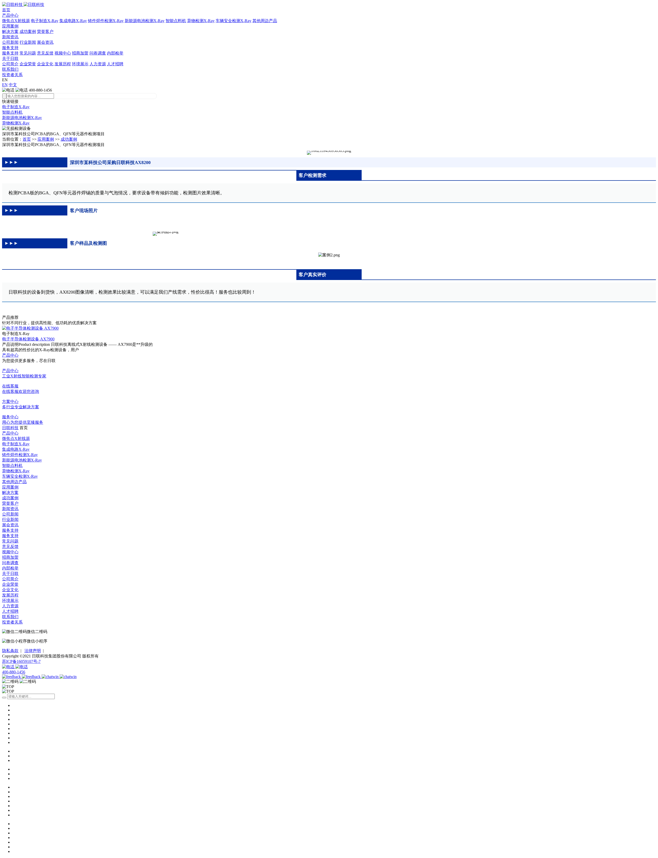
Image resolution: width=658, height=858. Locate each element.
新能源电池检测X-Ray (144, 21)
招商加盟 (80, 53)
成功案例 (28, 31)
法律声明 (32, 650)
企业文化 (45, 64)
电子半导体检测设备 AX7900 (28, 339)
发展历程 (62, 64)
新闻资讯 (10, 37)
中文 (13, 85)
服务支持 (10, 48)
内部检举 (115, 53)
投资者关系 (12, 75)
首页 (6, 10)
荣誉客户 (45, 31)
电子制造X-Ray (44, 21)
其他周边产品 (264, 21)
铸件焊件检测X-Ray (106, 21)
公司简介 (10, 64)
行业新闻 (28, 42)
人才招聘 (115, 64)
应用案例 (10, 26)
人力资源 (97, 64)
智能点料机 (176, 21)
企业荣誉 (28, 64)
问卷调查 (97, 53)
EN (5, 85)
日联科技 (10, 428)
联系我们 (10, 69)
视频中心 (62, 53)
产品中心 (10, 15)
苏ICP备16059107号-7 (21, 661)
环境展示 (80, 64)
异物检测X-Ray (201, 21)
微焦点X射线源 (16, 21)
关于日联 (10, 58)
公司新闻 (10, 42)
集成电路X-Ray (73, 21)
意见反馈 (45, 53)
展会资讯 (45, 42)
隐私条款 (10, 650)
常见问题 (28, 53)
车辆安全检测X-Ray (233, 21)
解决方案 (10, 31)
